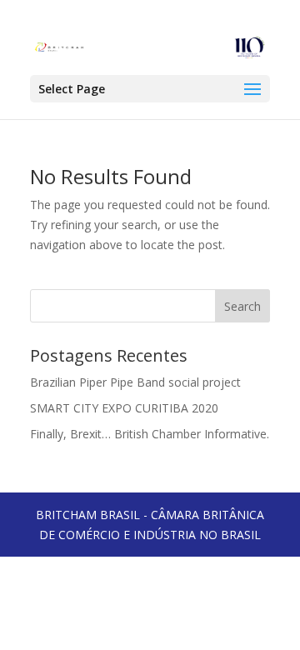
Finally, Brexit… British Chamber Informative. (149, 434)
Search (242, 306)
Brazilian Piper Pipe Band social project (135, 382)
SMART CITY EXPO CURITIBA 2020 (124, 408)
